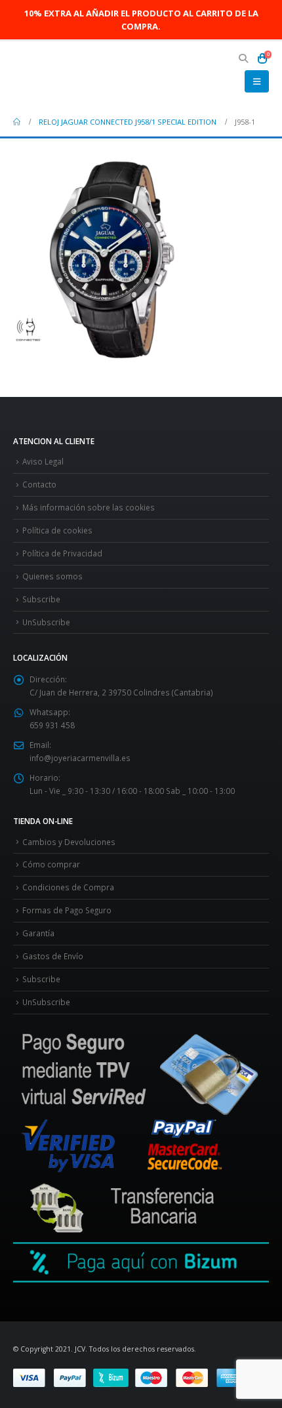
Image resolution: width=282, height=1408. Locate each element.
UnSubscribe (46, 622)
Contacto (39, 484)
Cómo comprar (51, 864)
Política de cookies (57, 530)
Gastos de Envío (52, 956)
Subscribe (41, 599)
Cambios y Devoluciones (68, 842)
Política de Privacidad (62, 553)
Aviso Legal (43, 461)
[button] (243, 58)
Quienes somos (52, 576)
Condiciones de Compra (68, 887)
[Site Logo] (49, 74)
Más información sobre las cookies (88, 507)
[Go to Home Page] (16, 122)
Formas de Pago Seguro (66, 910)
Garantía (38, 933)
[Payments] (131, 1376)
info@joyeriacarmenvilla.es (80, 758)
